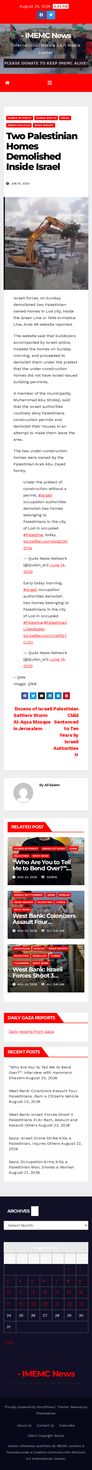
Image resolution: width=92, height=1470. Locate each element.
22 (69, 1304)
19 (33, 1304)
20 (45, 1304)
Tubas (60, 902)
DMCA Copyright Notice (46, 1436)
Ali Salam (52, 785)
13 (45, 1292)
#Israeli (45, 495)
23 (81, 1304)
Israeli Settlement (28, 894)
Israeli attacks (53, 848)
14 (57, 1292)
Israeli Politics (19, 125)
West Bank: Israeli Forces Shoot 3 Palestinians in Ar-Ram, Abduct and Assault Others (43, 1119)
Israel (65, 118)
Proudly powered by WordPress (30, 1407)
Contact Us (45, 1425)
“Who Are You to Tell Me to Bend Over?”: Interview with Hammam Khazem (40, 1072)
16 (81, 1292)
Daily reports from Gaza (31, 1031)
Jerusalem (22, 948)
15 (69, 1292)
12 (33, 1292)
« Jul (8, 1342)
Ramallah (40, 955)
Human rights (46, 118)
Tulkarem (21, 963)
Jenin (73, 848)
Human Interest (20, 118)
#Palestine (33, 534)
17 (9, 1304)
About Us (24, 1425)
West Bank (40, 855)
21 (57, 1304)
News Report (44, 125)
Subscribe (67, 1425)
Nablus (64, 894)
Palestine (21, 855)
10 (9, 1292)
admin (51, 877)
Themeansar (45, 1413)
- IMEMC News (46, 35)
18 (21, 1304)
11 (20, 1292)
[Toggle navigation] (49, 83)
